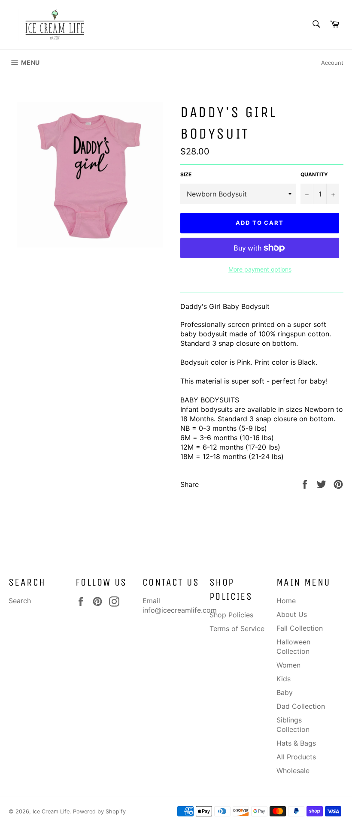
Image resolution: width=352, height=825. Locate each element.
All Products (296, 756)
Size (185, 174)
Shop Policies (231, 614)
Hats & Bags (296, 743)
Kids (283, 678)
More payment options (259, 269)
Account (332, 62)
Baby (284, 692)
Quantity (314, 174)
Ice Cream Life (51, 811)
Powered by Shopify (99, 811)
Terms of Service (236, 628)
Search (20, 600)
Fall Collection (299, 628)
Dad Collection (300, 706)
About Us (291, 614)
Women (288, 665)
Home (286, 600)
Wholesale (293, 770)
